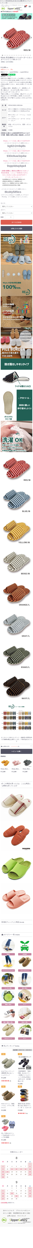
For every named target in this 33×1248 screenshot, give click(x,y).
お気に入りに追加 (16, 228)
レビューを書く (16, 751)
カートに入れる (16, 222)
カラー (3, 209)
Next (31, 37)
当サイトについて (8, 1210)
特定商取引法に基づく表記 (21, 1213)
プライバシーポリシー (23, 1210)
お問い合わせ (11, 1215)
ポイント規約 (7, 1213)
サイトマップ (21, 1215)
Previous (1, 37)
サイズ (3, 203)
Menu (30, 5)
